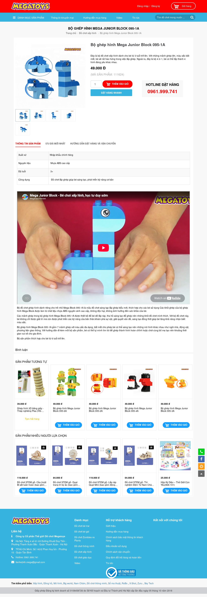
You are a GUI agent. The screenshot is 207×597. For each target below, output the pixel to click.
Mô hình (58, 583)
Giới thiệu (111, 525)
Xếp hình (37, 583)
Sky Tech (149, 583)
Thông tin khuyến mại (62, 17)
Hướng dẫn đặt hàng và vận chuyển (93, 143)
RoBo (125, 583)
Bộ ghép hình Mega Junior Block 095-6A (66, 409)
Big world (68, 583)
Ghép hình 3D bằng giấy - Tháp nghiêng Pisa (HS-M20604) (30, 409)
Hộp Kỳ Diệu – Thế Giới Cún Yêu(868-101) (175, 483)
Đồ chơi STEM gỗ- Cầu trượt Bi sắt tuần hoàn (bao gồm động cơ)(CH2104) (31, 483)
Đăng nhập (143, 6)
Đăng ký (156, 6)
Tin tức (136, 17)
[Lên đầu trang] (201, 473)
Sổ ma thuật (114, 583)
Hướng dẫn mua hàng (94, 17)
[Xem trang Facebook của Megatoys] (201, 459)
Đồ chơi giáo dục (83, 557)
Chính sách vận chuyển (118, 551)
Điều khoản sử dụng (116, 546)
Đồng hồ (48, 583)
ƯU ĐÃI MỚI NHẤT (55, 143)
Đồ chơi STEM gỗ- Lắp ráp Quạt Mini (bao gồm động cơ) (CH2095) (102, 483)
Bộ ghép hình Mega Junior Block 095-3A (174, 409)
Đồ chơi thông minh (84, 546)
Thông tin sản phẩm (28, 143)
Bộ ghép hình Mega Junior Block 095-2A (102, 409)
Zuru (140, 583)
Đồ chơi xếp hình (87, 33)
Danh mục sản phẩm (30, 17)
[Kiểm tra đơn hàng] (201, 466)
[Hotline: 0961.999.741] (201, 452)
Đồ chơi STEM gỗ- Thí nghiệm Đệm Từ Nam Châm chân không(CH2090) (139, 483)
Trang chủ (71, 33)
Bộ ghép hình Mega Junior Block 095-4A (138, 409)
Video (119, 17)
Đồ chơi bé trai (81, 525)
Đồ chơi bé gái (81, 531)
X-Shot (132, 583)
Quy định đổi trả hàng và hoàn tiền (123, 557)
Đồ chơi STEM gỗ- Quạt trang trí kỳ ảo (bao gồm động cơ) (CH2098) (65, 483)
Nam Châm (80, 583)
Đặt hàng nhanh (111, 92)
